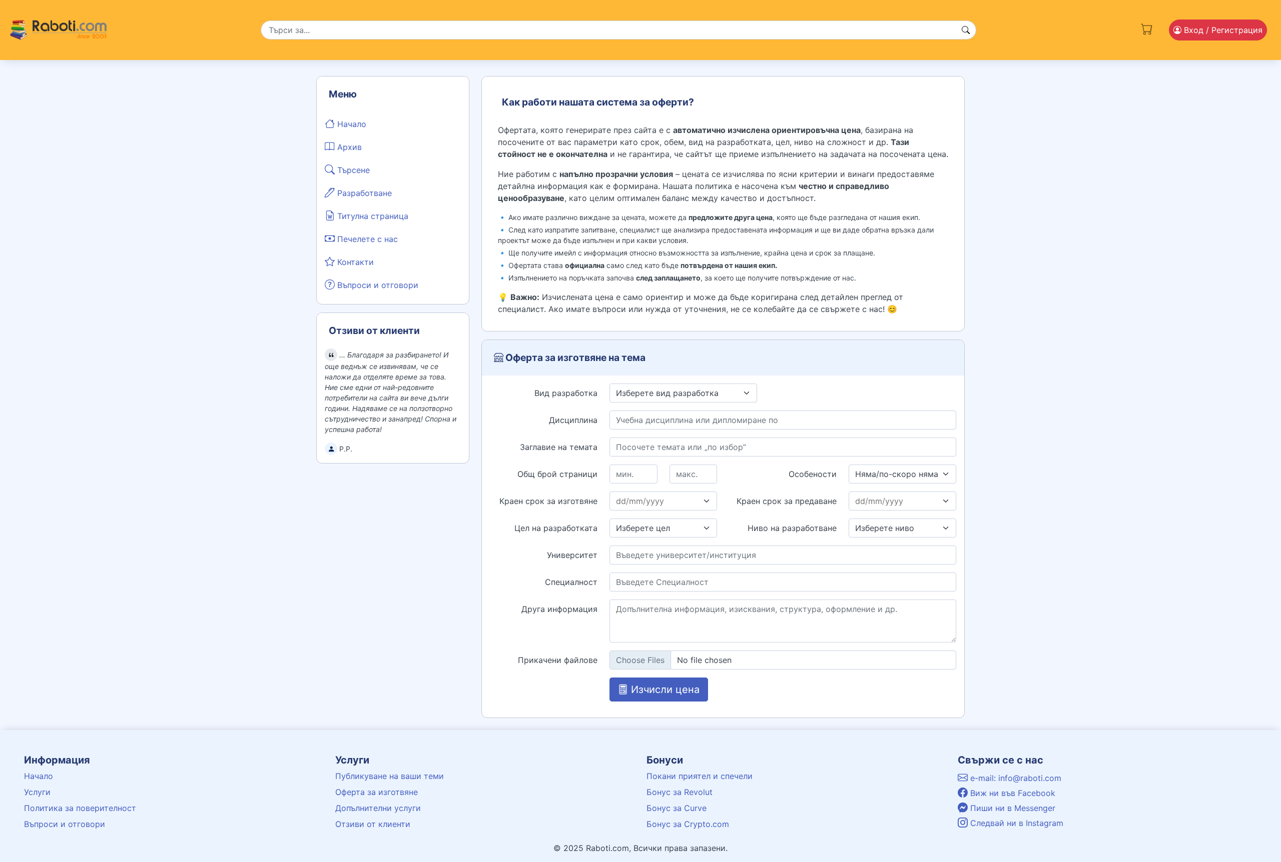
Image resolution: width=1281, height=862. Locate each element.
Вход (1221, 30)
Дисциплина (573, 420)
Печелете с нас (366, 239)
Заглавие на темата (558, 447)
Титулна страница (371, 216)
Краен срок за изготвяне (548, 501)
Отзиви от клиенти (372, 824)
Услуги (37, 792)
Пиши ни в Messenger (1011, 808)
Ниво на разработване (792, 528)
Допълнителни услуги (378, 808)
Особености (813, 474)
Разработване (363, 193)
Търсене (352, 170)
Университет (572, 555)
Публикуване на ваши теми (389, 776)
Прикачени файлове (557, 660)
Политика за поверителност (80, 808)
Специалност (571, 582)
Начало (350, 124)
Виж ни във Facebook (1011, 793)
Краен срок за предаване (787, 501)
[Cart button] (1147, 28)
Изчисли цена (664, 690)
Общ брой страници (557, 474)
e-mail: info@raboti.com (1014, 778)
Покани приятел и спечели (700, 776)
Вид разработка (565, 393)
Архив (348, 147)
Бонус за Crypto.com (688, 824)
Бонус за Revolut (680, 792)
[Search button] (966, 30)
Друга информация (559, 609)
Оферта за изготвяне (376, 792)
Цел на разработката (555, 528)
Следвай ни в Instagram (1015, 823)
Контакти (354, 262)
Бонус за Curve (677, 808)
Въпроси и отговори (376, 285)
